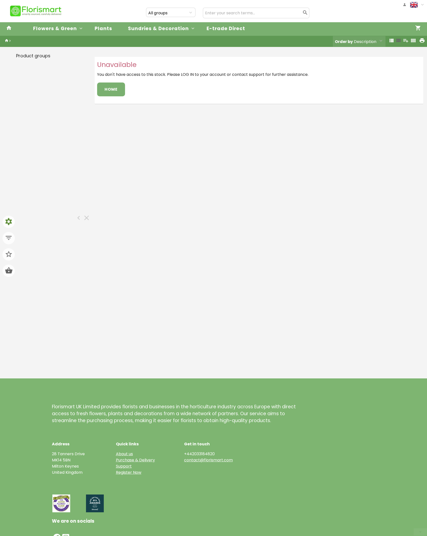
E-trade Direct (226, 28)
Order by (344, 41)
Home (111, 89)
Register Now (128, 472)
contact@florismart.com (208, 460)
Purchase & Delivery (135, 460)
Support (124, 466)
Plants (103, 28)
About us (124, 454)
